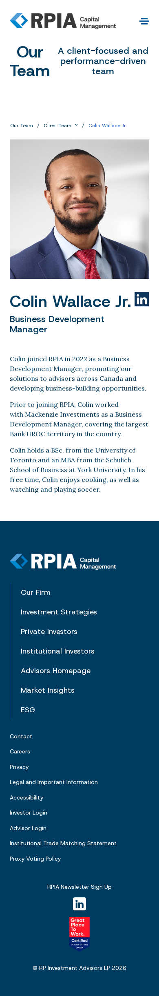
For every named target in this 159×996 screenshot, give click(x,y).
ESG (28, 710)
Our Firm (36, 592)
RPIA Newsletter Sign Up (79, 886)
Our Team (21, 125)
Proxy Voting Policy (35, 858)
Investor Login (28, 812)
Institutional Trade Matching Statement (63, 843)
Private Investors (49, 632)
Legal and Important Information (54, 782)
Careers (20, 751)
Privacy (19, 767)
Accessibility (26, 797)
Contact (21, 736)
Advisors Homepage (56, 671)
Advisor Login (28, 828)
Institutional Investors (58, 651)
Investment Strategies (59, 612)
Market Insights (48, 690)
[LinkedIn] (79, 903)
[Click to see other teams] (76, 125)
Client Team (57, 125)
